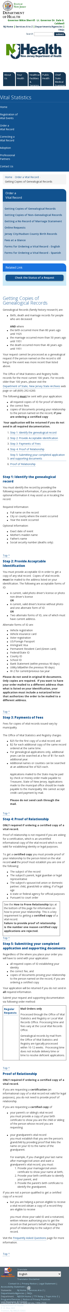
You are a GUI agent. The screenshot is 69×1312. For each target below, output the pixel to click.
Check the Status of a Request (34, 277)
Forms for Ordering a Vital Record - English (32, 246)
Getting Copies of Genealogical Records (30, 208)
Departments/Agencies (49, 26)
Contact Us (14, 1283)
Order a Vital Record (27, 177)
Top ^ (6, 555)
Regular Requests (10, 1010)
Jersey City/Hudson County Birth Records (31, 234)
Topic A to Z (52, 1296)
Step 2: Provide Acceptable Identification (34, 438)
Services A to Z (24, 26)
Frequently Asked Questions (29, 1238)
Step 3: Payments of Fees (25, 443)
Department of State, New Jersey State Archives (31, 386)
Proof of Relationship (23, 464)
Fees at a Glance (15, 240)
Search (29, 33)
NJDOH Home (24, 1296)
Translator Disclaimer (28, 1279)
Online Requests (15, 227)
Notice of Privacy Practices (36, 1299)
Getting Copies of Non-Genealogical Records (33, 215)
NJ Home (8, 26)
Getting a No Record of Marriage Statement (33, 221)
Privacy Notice (29, 1283)
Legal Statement (47, 1283)
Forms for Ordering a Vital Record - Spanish (33, 252)
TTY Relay (38, 1296)
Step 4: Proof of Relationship (27, 449)
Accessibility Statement (13, 1286)
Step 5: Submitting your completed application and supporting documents (37, 456)
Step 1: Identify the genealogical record (33, 432)
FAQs (61, 29)
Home (8, 177)
